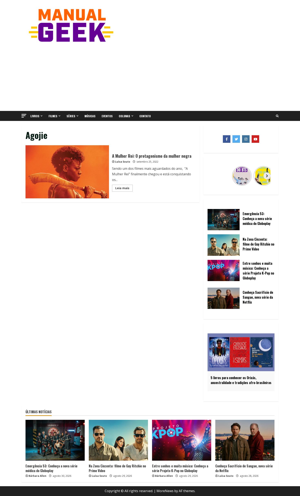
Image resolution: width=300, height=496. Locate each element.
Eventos (107, 116)
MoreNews (165, 491)
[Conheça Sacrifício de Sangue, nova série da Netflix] (244, 440)
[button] (23, 115)
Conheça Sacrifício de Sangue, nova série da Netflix (244, 468)
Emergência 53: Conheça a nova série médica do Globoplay (51, 468)
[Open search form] (277, 116)
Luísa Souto (122, 161)
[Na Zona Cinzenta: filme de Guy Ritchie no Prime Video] (118, 440)
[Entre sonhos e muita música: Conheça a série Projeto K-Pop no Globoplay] (181, 440)
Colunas (124, 116)
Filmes (53, 116)
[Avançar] (266, 175)
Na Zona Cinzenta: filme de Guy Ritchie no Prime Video (117, 468)
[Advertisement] (150, 76)
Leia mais (124, 189)
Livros (34, 116)
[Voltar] (215, 175)
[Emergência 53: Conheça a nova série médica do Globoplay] (55, 440)
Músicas (90, 116)
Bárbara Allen (37, 476)
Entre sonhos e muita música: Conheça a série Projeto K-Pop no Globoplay (180, 468)
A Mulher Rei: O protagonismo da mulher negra (67, 171)
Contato (145, 116)
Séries (71, 116)
